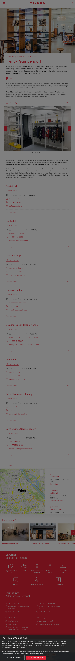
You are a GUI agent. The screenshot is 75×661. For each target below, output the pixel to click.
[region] (37, 648)
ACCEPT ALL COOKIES (36, 657)
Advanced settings (15, 657)
